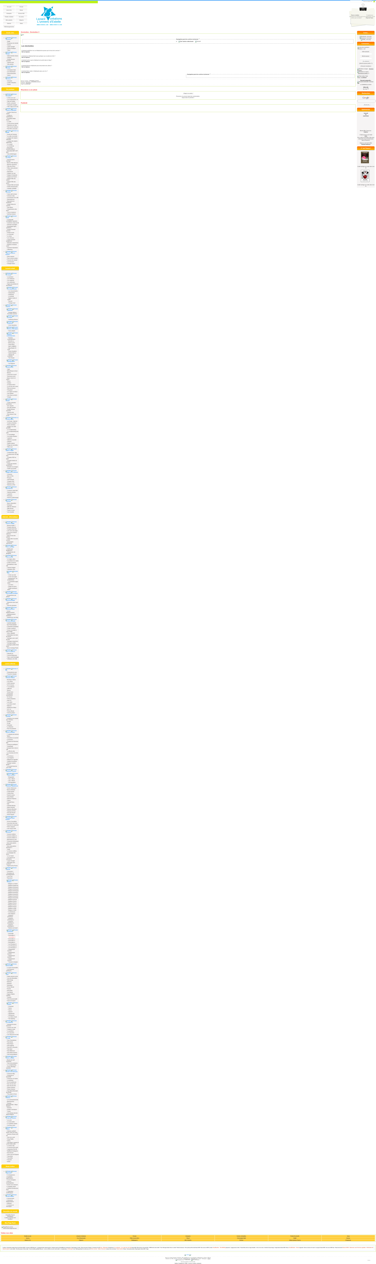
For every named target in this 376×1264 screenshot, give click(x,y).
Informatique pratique (11, 593)
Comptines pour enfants (10, 818)
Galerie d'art (10, 62)
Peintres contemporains (11, 335)
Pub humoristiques (12, 1054)
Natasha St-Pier (11, 811)
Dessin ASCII (9, 367)
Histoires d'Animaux (10, 916)
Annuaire (9, 81)
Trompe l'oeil (11, 303)
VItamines (10, 249)
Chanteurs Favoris (10, 771)
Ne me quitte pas (11, 1082)
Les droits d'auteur (12, 436)
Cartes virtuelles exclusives (11, 403)
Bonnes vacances (12, 164)
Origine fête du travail (13, 185)
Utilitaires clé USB (12, 659)
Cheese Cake (11, 196)
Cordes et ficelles (11, 423)
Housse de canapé (12, 260)
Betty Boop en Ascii (12, 371)
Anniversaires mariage (10, 160)
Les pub (7, 1038)
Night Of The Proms (12, 865)
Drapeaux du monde (12, 43)
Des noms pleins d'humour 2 (11, 846)
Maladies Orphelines (12, 243)
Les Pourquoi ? (12, 947)
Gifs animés (10, 64)
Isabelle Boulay (11, 805)
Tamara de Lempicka (10, 355)
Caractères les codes (13, 561)
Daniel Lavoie (11, 795)
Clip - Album (11, 779)
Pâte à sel (10, 447)
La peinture (10, 277)
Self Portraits (10, 479)
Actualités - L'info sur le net (257, 1247)
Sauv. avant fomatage (13, 657)
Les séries (10, 681)
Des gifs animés (11, 407)
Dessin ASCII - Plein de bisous (137, 1247)
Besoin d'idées (9, 1196)
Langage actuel (11, 1186)
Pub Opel (9, 1049)
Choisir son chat (11, 1027)
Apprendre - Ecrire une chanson (305, 1247)
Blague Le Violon (13, 883)
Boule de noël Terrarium (10, 1060)
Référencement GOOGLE (10, 615)
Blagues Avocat (12, 899)
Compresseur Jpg (12, 452)
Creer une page (12, 576)
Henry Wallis (11, 331)
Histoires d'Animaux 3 (10, 922)
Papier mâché (11, 443)
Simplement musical (11, 950)
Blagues (9, 881)
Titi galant (9, 390)
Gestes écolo (10, 232)
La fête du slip (11, 751)
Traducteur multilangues (9, 1192)
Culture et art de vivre (10, 1217)
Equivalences (10, 199)
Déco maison (10, 256)
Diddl (8, 41)
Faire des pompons (12, 1063)
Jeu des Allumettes (12, 978)
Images (7, 53)
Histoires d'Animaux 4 (10, 925)
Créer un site (9, 557)
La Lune (9, 1120)
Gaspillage (10, 746)
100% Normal (11, 683)
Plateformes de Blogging (10, 552)
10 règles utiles (11, 559)
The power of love (12, 1094)
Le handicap (10, 146)
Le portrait (11, 296)
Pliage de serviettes (12, 445)
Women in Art (10, 483)
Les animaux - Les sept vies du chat (122, 1247)
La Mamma (10, 727)
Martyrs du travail (13, 928)
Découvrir (8, 39)
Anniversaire (10, 1198)
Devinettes (10, 931)
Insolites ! (10, 1219)
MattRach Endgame (12, 1151)
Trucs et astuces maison (10, 253)
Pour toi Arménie (11, 728)
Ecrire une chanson (12, 1184)
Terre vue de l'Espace (13, 1154)
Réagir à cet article (188, 93)
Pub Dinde (10, 1042)
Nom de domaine (11, 605)
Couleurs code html (12, 490)
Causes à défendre (10, 110)
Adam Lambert (11, 775)
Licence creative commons (194, 1263)
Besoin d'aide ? (11, 525)
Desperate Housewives (9, 694)
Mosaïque (10, 985)
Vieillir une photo (11, 468)
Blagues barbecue (13, 885)
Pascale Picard (11, 812)
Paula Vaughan (12, 351)
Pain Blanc (10, 207)
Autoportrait (11, 292)
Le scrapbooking (11, 429)
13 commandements (12, 1099)
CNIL (172, 1258)
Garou (9, 75)
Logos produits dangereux (10, 240)
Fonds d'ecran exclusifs (10, 60)
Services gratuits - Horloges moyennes (52, 1247)
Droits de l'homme (12, 134)
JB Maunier (11, 1013)
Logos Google (11, 46)
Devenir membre (365, 66)
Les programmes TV (12, 99)
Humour (7, 869)
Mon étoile (193, 1247)
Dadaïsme (11, 294)
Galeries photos (11, 492)
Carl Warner (11, 363)
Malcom (9, 705)
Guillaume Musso (13, 319)
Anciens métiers (11, 834)
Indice (8, 1141)
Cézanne (9, 474)
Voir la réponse (25, 52)
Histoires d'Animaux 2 (10, 919)
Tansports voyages (12, 105)
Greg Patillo (10, 1139)
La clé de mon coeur (12, 386)
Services (8, 79)
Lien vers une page (12, 530)
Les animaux (9, 1022)
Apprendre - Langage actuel (231, 1247)
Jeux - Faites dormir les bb (337, 1247)
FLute (8, 723)
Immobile (9, 725)
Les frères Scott (11, 704)
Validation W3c (11, 569)
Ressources (9, 488)
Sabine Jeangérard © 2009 (181, 1263)
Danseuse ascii (11, 376)
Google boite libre (12, 529)
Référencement (9, 609)
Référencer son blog (12, 617)
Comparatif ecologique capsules (11, 220)
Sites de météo (11, 101)
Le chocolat (10, 234)
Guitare (9, 383)
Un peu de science (10, 1118)
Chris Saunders (12, 325)
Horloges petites (11, 643)
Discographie (12, 782)
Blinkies (9, 1203)
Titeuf (8, 50)
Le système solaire (12, 1123)
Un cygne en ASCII (12, 391)
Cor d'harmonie (11, 71)
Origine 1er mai (11, 173)
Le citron (9, 236)
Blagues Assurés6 (13, 897)
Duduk (9, 721)
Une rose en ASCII (12, 395)
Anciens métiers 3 (12, 837)
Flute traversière (11, 73)
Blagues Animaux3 (13, 890)
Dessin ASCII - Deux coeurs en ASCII (202, 1247)
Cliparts (9, 57)
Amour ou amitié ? (173, 1247)
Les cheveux (10, 238)
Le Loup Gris (10, 1033)
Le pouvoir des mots (12, 1147)
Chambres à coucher (12, 738)
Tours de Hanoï (11, 1000)
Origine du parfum (12, 761)
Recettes (8, 192)
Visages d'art (10, 481)
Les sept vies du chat (12, 1034)
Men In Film (10, 476)
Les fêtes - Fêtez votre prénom (82, 1247)
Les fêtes (8, 157)
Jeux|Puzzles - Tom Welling (219, 1247)
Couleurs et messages (10, 1205)
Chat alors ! (10, 871)
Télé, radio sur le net (12, 106)
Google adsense (11, 527)
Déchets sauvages (12, 224)
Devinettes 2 (11, 935)
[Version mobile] (368, 88)
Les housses (10, 261)
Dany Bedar (10, 797)
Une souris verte (11, 828)
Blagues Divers (12, 901)
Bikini (8, 736)
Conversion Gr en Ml (12, 197)
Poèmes (7, 1097)
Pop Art (10, 301)
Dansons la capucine (13, 825)
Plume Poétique (11, 48)
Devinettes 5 (11, 940)
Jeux (7, 974)
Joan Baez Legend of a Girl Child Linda (12, 1143)
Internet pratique (10, 600)
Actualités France (10, 1215)
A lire (11, 669)
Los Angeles (10, 757)
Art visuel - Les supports (315, 1247)
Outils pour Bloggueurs (9, 549)
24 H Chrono (10, 685)
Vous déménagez (12, 154)
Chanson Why (11, 1073)
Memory (9, 981)
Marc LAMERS (12, 346)
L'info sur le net (11, 98)
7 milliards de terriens (13, 734)
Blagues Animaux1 (13, 887)
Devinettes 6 (11, 942)
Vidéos (7, 1129)
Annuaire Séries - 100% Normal (148, 1247)
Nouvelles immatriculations (10, 148)
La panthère (10, 1031)
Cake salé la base (12, 194)
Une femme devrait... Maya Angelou (12, 1113)
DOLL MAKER (11, 633)
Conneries (10, 739)
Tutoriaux (8, 501)
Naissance (10, 171)
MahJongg (10, 980)
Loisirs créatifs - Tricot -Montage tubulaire (161, 1247)
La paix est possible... (13, 967)
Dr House (9, 697)
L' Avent (9, 170)
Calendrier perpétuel (12, 626)
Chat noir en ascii (12, 374)
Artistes (7, 306)
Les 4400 (9, 702)
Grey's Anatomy (11, 698)
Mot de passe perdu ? (366, 63)
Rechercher (374, 1)
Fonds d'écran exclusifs (10, 410)
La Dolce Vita (10, 1145)
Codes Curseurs (11, 562)
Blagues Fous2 (12, 906)
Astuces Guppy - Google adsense (274, 1247)
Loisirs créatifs (9, 1058)
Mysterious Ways (11, 707)
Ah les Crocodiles (12, 821)
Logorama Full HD (12, 1149)
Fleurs (9, 381)
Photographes (11, 361)
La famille (11, 131)
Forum (9, 84)
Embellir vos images (12, 467)
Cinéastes (10, 310)
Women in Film (11, 485)
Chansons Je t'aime (12, 1078)
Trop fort (9, 1159)
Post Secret (10, 1152)
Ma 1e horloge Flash (12, 648)
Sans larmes (120, 1248)
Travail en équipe (12, 674)
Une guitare (10, 393)
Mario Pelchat (11, 807)
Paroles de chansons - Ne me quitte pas (184, 1247)
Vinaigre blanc (11, 263)
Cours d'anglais (11, 1180)
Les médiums (10, 278)
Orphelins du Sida (12, 125)
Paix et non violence (12, 127)
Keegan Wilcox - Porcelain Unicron (12, 313)
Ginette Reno (10, 802)
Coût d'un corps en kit (13, 223)
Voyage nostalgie (11, 188)
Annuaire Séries (10, 677)
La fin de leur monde (12, 123)
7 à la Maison (10, 686)
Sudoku (9, 997)
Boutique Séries (11, 679)
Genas (9, 45)
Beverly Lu (11, 341)
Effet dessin (10, 508)
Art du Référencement (10, 611)
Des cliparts (10, 405)
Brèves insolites (10, 732)
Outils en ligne (9, 450)
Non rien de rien (11, 1084)
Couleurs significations (9, 1177)
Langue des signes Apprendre (11, 141)
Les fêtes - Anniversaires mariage (8, 1247)
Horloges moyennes (12, 641)
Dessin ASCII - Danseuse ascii (350, 1247)
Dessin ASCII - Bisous (285, 1247)
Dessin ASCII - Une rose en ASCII (326, 1247)
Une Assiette (10, 512)
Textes (9, 1111)
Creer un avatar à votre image (11, 630)
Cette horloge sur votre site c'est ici (365, 167)
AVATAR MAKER (11, 623)
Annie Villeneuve (11, 788)
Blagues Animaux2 (13, 889)
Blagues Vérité (12, 908)
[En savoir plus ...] (196, 1259)
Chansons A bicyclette (10, 1076)
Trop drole (10, 1156)
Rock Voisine (10, 814)
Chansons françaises (13, 841)
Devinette (11, 933)
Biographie (11, 777)
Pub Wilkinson (11, 1051)
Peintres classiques (12, 329)
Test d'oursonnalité (12, 999)
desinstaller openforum (9, 542)
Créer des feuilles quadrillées (11, 464)
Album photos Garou (12, 56)
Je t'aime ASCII (11, 384)
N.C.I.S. (9, 709)
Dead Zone (10, 692)
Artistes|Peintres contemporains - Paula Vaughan (68, 1247)
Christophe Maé (11, 70)
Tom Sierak (11, 358)
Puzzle (9, 988)
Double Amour (111, 1247)
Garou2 (10, 1011)
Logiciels (9, 438)
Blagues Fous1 (12, 905)
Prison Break (10, 711)
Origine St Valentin (12, 175)
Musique (7, 68)
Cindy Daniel (10, 791)
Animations (10, 1216)
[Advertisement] (188, 108)
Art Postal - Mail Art (12, 421)
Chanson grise (17, 1247)
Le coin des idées (11, 418)
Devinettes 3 (12, 937)
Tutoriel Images (11, 567)
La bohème (10, 1080)
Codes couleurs (11, 628)
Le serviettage (11, 434)
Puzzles (9, 1004)
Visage (9, 397)
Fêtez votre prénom (12, 168)
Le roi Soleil (10, 856)
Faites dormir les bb (12, 976)
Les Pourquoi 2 (12, 944)
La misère (210, 1247)
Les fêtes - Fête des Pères (240, 1247)
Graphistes (10, 323)
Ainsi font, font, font (12, 823)
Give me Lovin (11, 1137)
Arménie (8, 716)
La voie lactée (11, 1122)
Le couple (10, 144)
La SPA (9, 121)
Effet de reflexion (11, 506)
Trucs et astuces (11, 212)
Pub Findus (10, 1043)
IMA (8, 804)
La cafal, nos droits (12, 136)
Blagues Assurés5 (13, 896)
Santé (7, 217)
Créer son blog (9, 547)
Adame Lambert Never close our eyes (11, 1131)
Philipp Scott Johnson (11, 472)
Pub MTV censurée (12, 128)
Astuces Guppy (9, 523)
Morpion (9, 983)
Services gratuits (10, 621)
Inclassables (9, 965)
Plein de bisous (11, 388)
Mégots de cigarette (12, 759)
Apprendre (8, 1173)
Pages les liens (12, 586)
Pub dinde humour (12, 1052)
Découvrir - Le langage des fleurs (39, 1247)
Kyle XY (9, 700)
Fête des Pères (11, 166)
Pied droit (9, 878)
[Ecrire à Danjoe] (364, 88)
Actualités (8, 95)
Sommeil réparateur (12, 247)
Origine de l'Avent (12, 177)
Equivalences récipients (10, 201)
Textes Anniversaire (12, 186)
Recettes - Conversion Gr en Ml (94, 1247)
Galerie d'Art (10, 412)
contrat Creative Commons (175, 1257)
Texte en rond (10, 510)
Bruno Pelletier (11, 789)
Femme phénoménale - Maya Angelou (12, 1105)
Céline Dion (10, 793)
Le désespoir (70, 1248)
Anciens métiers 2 (12, 836)
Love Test (9, 876)
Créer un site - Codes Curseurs (98, 1248)
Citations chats (11, 1029)
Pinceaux (9, 496)
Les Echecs (10, 756)
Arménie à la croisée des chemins (12, 719)
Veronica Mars (11, 712)
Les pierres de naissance (10, 858)
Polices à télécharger (13, 497)
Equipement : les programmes (12, 579)
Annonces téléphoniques (10, 1201)
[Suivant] (198, 41)
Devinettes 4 (11, 939)
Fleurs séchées (11, 424)
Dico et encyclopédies (10, 1182)
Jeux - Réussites (104, 1247)
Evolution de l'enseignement (10, 873)
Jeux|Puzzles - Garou (294, 1247)
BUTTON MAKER (12, 625)
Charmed (10, 1006)
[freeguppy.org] (180, 1259)
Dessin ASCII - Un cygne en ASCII (26, 1247)
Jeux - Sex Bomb (265, 1247)
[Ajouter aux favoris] (366, 88)
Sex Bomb (10, 992)
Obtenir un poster (11, 440)
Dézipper (9, 505)
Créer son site (12, 575)
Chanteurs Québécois (11, 786)
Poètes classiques (12, 1109)
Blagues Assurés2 (13, 892)
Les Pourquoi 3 (12, 946)
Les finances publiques (10, 970)
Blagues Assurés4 (13, 894)
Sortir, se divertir (11, 103)
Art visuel (8, 275)
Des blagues (11, 913)
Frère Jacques (11, 826)
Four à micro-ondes (12, 258)
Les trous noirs (11, 1125)
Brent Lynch (11, 342)
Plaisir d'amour (11, 1087)
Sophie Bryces (12, 353)
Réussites (10, 990)
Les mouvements (12, 289)
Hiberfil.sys (10, 653)
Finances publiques (12, 744)
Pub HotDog (10, 1045)
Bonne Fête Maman (12, 162)
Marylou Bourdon (11, 809)
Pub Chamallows (11, 1040)
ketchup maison (11, 214)
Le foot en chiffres (12, 851)
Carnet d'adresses (12, 655)
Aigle (8, 369)
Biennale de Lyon (12, 839)
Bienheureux (10, 1101)
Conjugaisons (11, 1175)
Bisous (9, 372)
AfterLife (9, 688)
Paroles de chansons (11, 1071)
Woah (8, 1161)
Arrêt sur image (248, 1247)
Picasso (9, 478)
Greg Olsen (11, 344)
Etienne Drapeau (11, 798)
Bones (9, 690)
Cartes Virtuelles (11, 82)
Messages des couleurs (10, 863)
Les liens (10, 584)
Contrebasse (11, 912)
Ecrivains (9, 317)
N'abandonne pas (12, 672)
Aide (8, 573)
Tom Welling (11, 1018)
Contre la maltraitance (9, 116)
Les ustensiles (11, 282)
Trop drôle (10, 1158)
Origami (9, 441)
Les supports (10, 280)
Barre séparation (11, 503)
